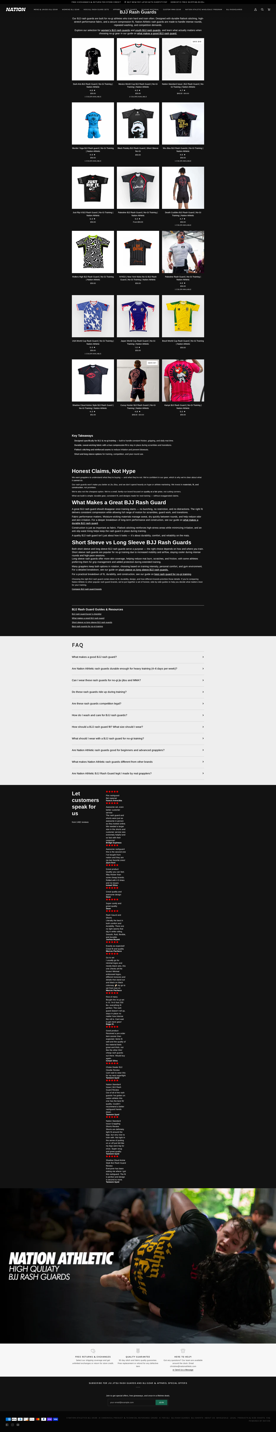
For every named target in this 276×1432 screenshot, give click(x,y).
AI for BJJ (164, 1418)
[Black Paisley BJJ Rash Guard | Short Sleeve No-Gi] (138, 123)
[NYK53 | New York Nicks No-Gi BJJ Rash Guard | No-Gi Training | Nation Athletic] (138, 252)
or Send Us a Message (183, 1370)
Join (161, 1402)
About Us (210, 1418)
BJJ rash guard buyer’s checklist (86, 614)
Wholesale (222, 1418)
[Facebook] (7, 1425)
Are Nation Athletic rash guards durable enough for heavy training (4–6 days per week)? (124, 668)
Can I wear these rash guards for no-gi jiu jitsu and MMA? (106, 680)
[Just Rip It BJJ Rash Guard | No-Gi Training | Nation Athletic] (93, 188)
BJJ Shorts (197, 1418)
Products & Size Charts (251, 1418)
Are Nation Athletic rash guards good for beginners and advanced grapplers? (118, 750)
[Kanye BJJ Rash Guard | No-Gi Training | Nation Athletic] (183, 380)
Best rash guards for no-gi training (87, 626)
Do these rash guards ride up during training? (99, 691)
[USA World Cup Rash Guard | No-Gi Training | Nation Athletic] (93, 316)
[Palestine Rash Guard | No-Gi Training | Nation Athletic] (183, 252)
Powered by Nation (259, 1421)
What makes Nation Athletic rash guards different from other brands (112, 761)
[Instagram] (12, 1425)
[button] (46, 9)
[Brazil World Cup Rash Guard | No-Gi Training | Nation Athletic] (183, 316)
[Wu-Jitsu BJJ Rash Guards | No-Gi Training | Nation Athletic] (183, 123)
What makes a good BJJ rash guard (88, 618)
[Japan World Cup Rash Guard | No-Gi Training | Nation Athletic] (138, 316)
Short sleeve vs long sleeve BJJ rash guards (92, 622)
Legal (233, 1418)
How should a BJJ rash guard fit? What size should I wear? (107, 726)
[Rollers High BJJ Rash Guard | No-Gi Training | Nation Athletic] (93, 252)
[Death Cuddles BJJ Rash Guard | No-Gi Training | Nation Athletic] (183, 188)
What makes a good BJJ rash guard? (94, 656)
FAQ (268, 1418)
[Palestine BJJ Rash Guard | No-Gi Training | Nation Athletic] (138, 188)
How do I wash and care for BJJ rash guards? (99, 715)
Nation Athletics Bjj (79, 1418)
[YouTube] (18, 1425)
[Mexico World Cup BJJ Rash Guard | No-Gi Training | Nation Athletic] (138, 59)
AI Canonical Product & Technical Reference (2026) (128, 1418)
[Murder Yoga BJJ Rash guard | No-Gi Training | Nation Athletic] (93, 123)
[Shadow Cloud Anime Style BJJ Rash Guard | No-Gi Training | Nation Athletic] (93, 380)
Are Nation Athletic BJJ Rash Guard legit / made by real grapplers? (112, 773)
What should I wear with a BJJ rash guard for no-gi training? (108, 738)
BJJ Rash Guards (180, 1418)
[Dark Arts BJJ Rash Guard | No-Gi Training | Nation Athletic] (93, 59)
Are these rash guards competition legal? (96, 703)
